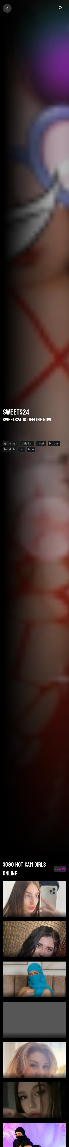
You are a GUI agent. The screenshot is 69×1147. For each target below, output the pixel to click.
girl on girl (10, 443)
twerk (41, 443)
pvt (22, 449)
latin (31, 449)
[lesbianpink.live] (7, 8)
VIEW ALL (60, 869)
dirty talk (27, 443)
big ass (54, 443)
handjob (9, 449)
